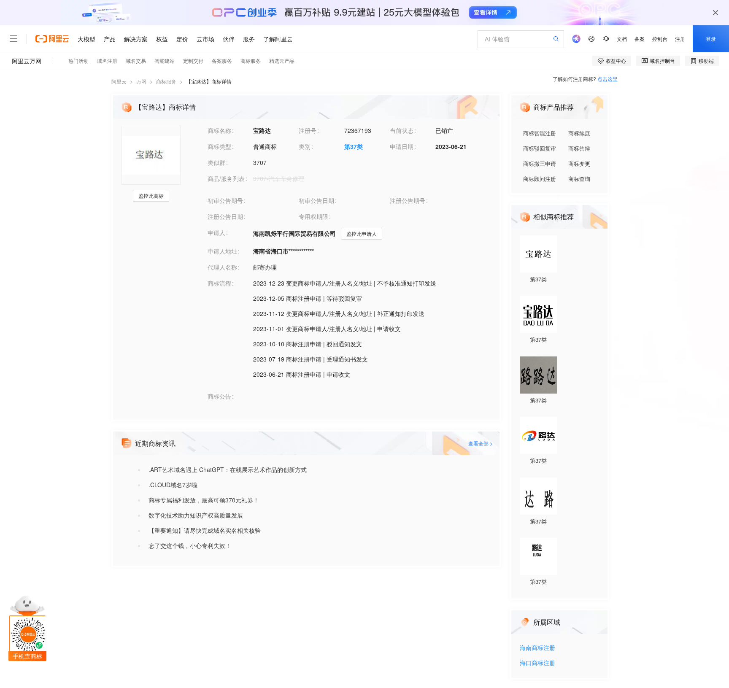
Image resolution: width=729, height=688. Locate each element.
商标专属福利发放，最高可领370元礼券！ (203, 500)
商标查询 (579, 179)
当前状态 (401, 130)
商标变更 (579, 163)
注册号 (307, 130)
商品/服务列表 (226, 178)
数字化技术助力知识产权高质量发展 (195, 515)
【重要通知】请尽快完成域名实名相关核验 (204, 530)
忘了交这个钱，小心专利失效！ (189, 545)
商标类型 (219, 146)
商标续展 (579, 133)
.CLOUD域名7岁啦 (172, 484)
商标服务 (166, 81)
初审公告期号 (225, 200)
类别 (304, 146)
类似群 (216, 162)
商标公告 (219, 396)
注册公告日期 (225, 216)
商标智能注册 (539, 133)
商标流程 (219, 283)
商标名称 (219, 130)
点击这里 (607, 78)
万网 (141, 81)
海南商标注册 (537, 648)
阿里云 (119, 81)
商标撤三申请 (539, 163)
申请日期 (401, 146)
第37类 (353, 146)
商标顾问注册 (539, 179)
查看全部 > (480, 443)
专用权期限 (313, 216)
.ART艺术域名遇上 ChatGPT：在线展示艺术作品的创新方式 (227, 469)
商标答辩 (579, 148)
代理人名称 (222, 267)
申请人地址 (222, 251)
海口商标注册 (537, 663)
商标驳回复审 (539, 148)
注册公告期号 (407, 200)
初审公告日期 (316, 200)
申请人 (216, 232)
